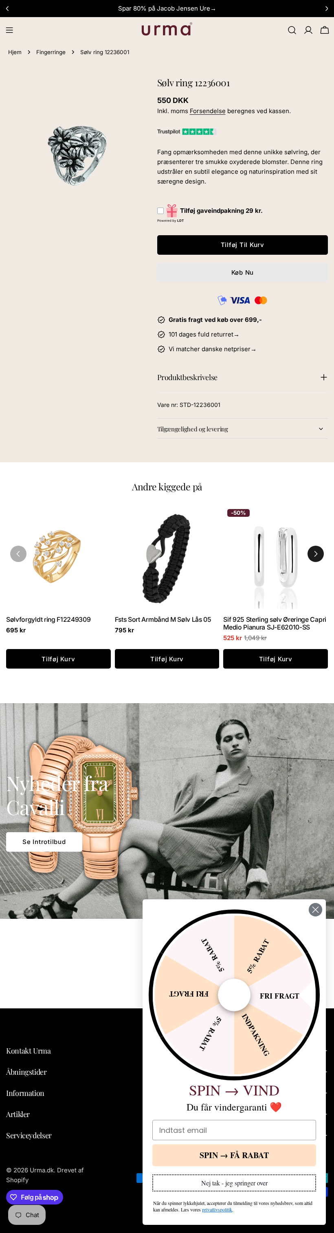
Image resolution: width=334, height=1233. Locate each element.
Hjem (15, 52)
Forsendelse (208, 111)
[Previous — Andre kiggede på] (18, 554)
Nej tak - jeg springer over (234, 1182)
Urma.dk (42, 1170)
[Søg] (292, 30)
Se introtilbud (44, 842)
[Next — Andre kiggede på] (316, 554)
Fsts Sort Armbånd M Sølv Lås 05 (163, 619)
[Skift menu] (9, 30)
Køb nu (242, 272)
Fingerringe (51, 52)
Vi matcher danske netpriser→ (213, 349)
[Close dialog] (315, 910)
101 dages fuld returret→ (204, 334)
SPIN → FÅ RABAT (234, 1155)
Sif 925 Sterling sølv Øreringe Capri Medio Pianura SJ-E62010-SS (274, 623)
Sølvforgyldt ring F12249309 (48, 619)
